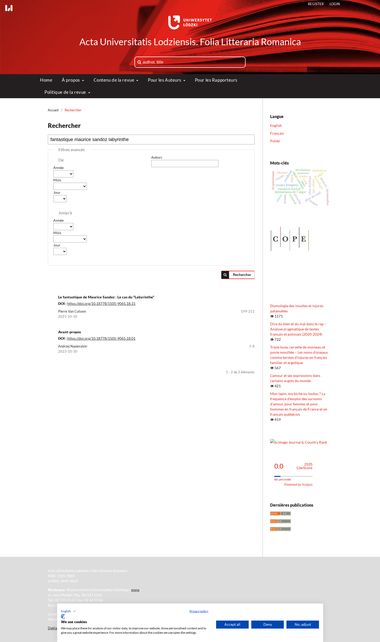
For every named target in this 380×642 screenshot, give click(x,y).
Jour (56, 192)
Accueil (53, 110)
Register (316, 4)
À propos (71, 80)
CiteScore (305, 466)
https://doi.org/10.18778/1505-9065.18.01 (101, 338)
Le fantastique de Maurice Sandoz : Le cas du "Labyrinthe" (106, 297)
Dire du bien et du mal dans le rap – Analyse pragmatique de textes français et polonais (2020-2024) (298, 329)
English (276, 125)
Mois (57, 180)
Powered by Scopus (298, 484)
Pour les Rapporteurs (216, 80)
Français (277, 133)
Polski (275, 141)
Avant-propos (69, 332)
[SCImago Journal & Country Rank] (298, 442)
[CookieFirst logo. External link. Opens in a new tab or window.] (63, 616)
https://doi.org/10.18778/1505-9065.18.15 (101, 303)
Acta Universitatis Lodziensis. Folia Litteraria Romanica (190, 41)
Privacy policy (198, 611)
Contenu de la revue (114, 80)
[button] (68, 611)
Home (46, 80)
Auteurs (156, 157)
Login (335, 4)
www (135, 589)
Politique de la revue (65, 92)
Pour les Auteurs (165, 80)
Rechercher (242, 275)
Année (58, 167)
